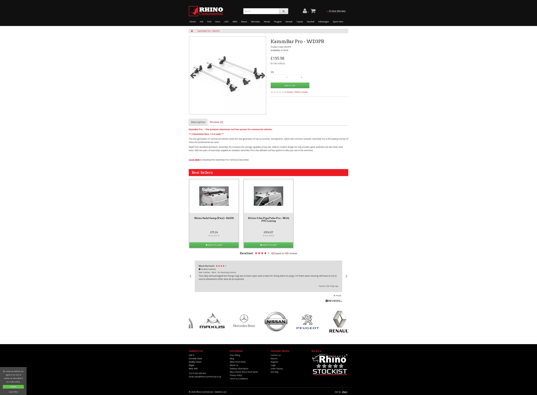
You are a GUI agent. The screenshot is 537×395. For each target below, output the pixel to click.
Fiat (201, 21)
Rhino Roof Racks (238, 361)
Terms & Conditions (239, 378)
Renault (289, 21)
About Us (234, 365)
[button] (190, 276)
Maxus (244, 21)
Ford (209, 21)
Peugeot (278, 21)
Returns (274, 358)
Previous (192, 75)
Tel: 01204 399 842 (197, 373)
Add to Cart (289, 85)
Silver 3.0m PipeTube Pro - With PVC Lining (268, 219)
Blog (232, 358)
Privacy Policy (236, 375)
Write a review (301, 92)
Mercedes (255, 21)
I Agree (13, 387)
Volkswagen (323, 21)
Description (198, 122)
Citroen (192, 21)
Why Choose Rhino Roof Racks (244, 372)
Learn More (13, 392)
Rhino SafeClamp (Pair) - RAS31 (214, 218)
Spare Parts (338, 21)
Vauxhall (310, 21)
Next (262, 75)
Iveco (217, 21)
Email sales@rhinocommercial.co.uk (205, 376)
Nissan (267, 21)
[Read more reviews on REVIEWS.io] (333, 301)
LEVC (226, 21)
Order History (277, 368)
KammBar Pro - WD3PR (208, 31)
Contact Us (276, 355)
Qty (272, 72)
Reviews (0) (216, 122)
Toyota (299, 21)
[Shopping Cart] (313, 12)
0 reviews (289, 92)
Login (273, 365)
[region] (268, 276)
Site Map (275, 372)
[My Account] (306, 12)
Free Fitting (235, 355)
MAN (235, 21)
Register (274, 361)
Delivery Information (239, 368)
